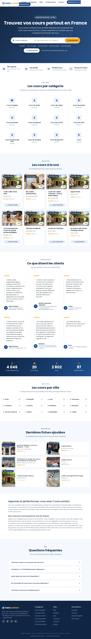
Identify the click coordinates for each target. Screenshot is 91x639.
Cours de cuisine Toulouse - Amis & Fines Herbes (55, 194)
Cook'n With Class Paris (10, 193)
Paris (54, 610)
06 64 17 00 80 (12, 242)
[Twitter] (7, 621)
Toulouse (56, 621)
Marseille (56, 613)
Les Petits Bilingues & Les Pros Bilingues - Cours (27, 446)
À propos (74, 610)
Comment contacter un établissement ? (45, 590)
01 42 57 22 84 (12, 205)
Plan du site (75, 619)
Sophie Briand (66, 446)
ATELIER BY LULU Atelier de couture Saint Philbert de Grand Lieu (28, 460)
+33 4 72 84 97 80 (57, 242)
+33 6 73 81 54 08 (57, 205)
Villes (41, 2)
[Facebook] (3, 621)
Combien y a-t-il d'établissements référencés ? (45, 569)
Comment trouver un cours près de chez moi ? (45, 562)
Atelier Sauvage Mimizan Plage (72, 476)
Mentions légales (77, 616)
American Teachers (55, 228)
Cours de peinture (40, 624)
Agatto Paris (75, 192)
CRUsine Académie (33, 228)
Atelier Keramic (66, 460)
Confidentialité (39, 633)
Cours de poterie (66, 46)
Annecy (55, 624)
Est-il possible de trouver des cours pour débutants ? (45, 583)
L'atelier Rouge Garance (25, 476)
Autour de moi (33, 50)
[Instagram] (11, 621)
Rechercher (73, 40)
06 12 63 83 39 (79, 242)
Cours (12, 3)
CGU (33, 633)
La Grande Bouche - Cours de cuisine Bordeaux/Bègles (11, 230)
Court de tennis (42, 46)
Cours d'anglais (31, 46)
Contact (61, 2)
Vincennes (56, 619)
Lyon (54, 616)
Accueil (23, 2)
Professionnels (51, 2)
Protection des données (51, 633)
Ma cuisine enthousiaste (31, 193)
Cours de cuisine (54, 46)
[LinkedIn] (15, 621)
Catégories (33, 2)
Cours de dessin (40, 621)
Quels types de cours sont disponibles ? (45, 576)
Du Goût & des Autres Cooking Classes (79, 229)
